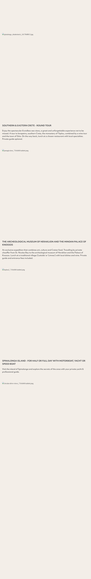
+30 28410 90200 (14, 502)
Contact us (28, 26)
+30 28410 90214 (15, 505)
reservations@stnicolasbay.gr (17, 517)
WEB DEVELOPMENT (25, 559)
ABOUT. (6, 552)
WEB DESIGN (8, 559)
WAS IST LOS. (64, 552)
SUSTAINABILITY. (47, 552)
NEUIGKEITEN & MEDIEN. (24, 552)
